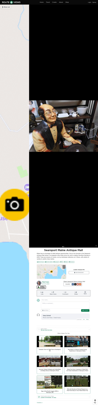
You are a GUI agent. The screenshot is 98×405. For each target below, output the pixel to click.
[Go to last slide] (31, 126)
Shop (67, 2)
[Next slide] (95, 126)
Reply (87, 319)
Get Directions (80, 272)
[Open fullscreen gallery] (96, 246)
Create (54, 2)
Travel (48, 2)
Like (84, 319)
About (61, 2)
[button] (73, 284)
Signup (94, 2)
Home (42, 2)
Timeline (39, 402)
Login (89, 2)
